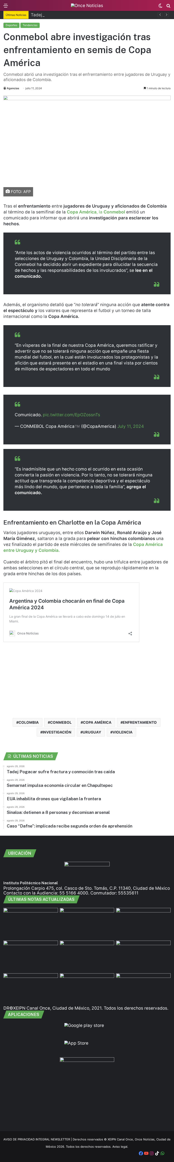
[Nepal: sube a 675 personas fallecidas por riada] (143, 923)
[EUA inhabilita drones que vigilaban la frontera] (30, 956)
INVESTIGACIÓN (57, 732)
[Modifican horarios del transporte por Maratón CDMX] (143, 988)
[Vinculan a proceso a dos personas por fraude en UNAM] (87, 956)
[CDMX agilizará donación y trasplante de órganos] (143, 956)
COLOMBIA (29, 722)
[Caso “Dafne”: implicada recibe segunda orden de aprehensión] (87, 988)
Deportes (11, 25)
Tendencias (30, 25)
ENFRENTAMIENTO (140, 722)
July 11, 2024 (130, 426)
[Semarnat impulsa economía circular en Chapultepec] (87, 923)
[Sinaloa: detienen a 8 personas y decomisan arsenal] (30, 988)
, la (96, 212)
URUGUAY (92, 732)
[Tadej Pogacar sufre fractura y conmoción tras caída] (30, 923)
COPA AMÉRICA (97, 722)
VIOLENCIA (123, 732)
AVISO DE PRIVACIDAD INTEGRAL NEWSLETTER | (38, 1139)
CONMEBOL (61, 722)
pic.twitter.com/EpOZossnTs (71, 414)
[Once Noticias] (87, 5)
